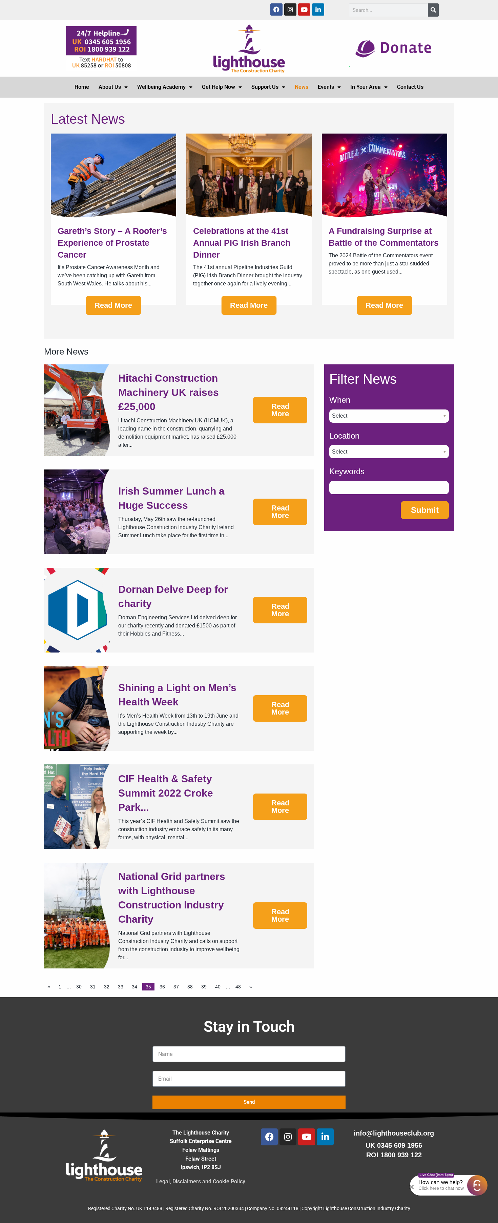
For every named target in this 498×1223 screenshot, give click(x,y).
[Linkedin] (318, 9)
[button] (477, 1185)
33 (120, 986)
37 (176, 986)
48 (238, 986)
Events (326, 87)
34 (134, 986)
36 (162, 986)
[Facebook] (276, 9)
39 (204, 986)
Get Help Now (218, 87)
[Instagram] (290, 9)
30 (79, 986)
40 (218, 986)
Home (82, 87)
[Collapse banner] (414, 1185)
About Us (110, 87)
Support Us (264, 87)
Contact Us (410, 87)
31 (93, 986)
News (301, 87)
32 (106, 986)
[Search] (433, 10)
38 (190, 986)
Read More (113, 305)
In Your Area (365, 87)
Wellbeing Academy (161, 87)
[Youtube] (304, 9)
